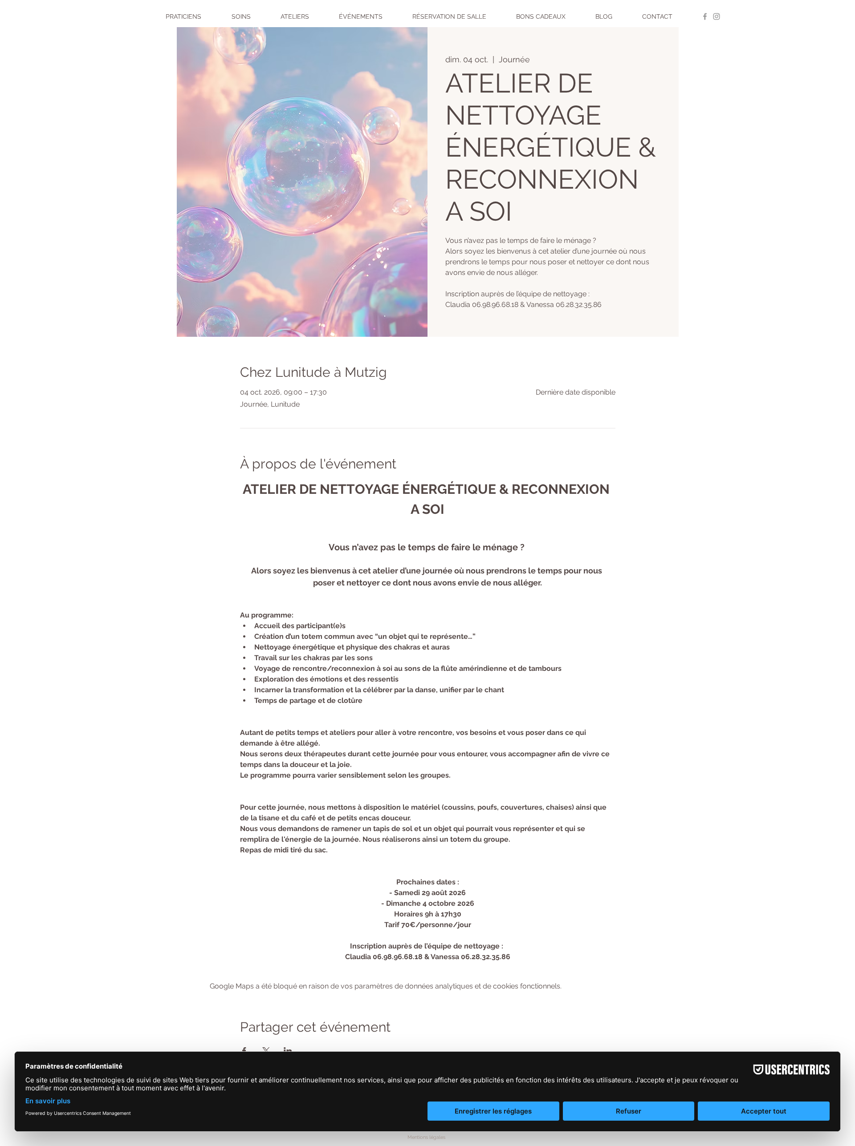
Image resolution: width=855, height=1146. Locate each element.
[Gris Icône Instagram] (716, 16)
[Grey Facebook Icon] (704, 16)
